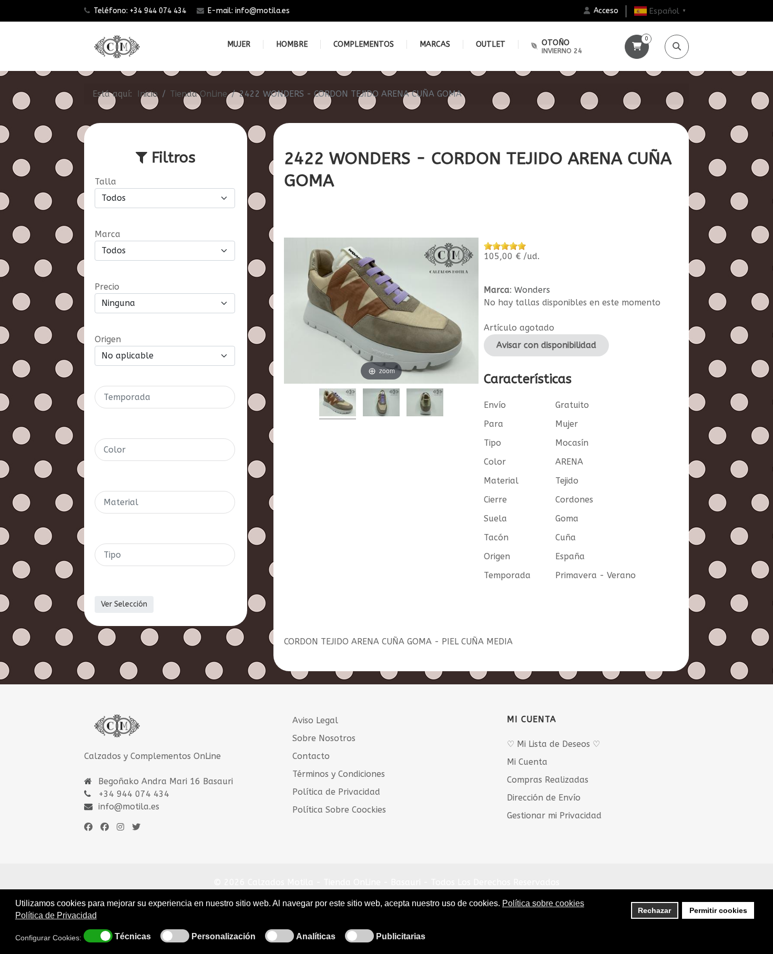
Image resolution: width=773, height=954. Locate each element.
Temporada (507, 575)
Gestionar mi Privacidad (554, 815)
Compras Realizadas (547, 780)
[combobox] (165, 397)
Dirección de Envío (544, 798)
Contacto (311, 756)
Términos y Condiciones (338, 774)
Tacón (496, 537)
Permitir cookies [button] (718, 910)
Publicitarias (400, 936)
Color (495, 462)
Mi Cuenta (527, 762)
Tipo (492, 443)
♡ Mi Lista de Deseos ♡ (553, 744)
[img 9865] (337, 403)
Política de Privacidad (336, 792)
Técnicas (133, 936)
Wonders (532, 290)
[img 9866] (381, 403)
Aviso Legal (315, 720)
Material (501, 481)
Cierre (495, 500)
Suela (495, 519)
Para (493, 424)
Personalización (223, 936)
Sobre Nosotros (323, 738)
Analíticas (315, 936)
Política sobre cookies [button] (543, 903)
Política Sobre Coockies (339, 810)
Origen (497, 556)
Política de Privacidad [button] (56, 915)
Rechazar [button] (654, 910)
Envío (495, 405)
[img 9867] (424, 403)
